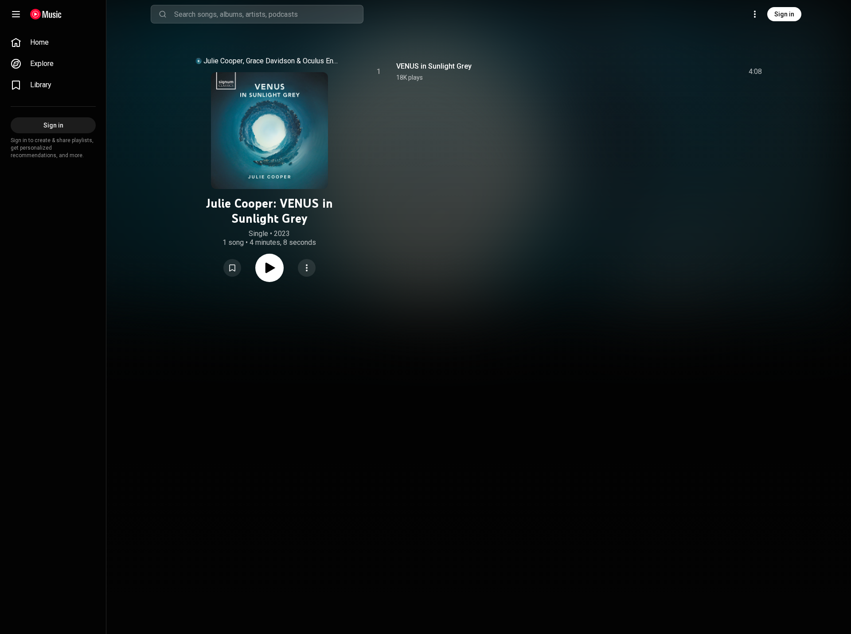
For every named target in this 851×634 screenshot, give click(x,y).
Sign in (784, 14)
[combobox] (268, 14)
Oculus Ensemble (322, 61)
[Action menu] (307, 268)
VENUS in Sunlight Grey (434, 66)
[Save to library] (232, 268)
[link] (53, 42)
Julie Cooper (223, 61)
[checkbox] (755, 71)
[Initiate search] (163, 14)
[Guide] (16, 14)
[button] (232, 268)
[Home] (46, 14)
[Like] (688, 72)
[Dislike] (705, 72)
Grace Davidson (270, 61)
